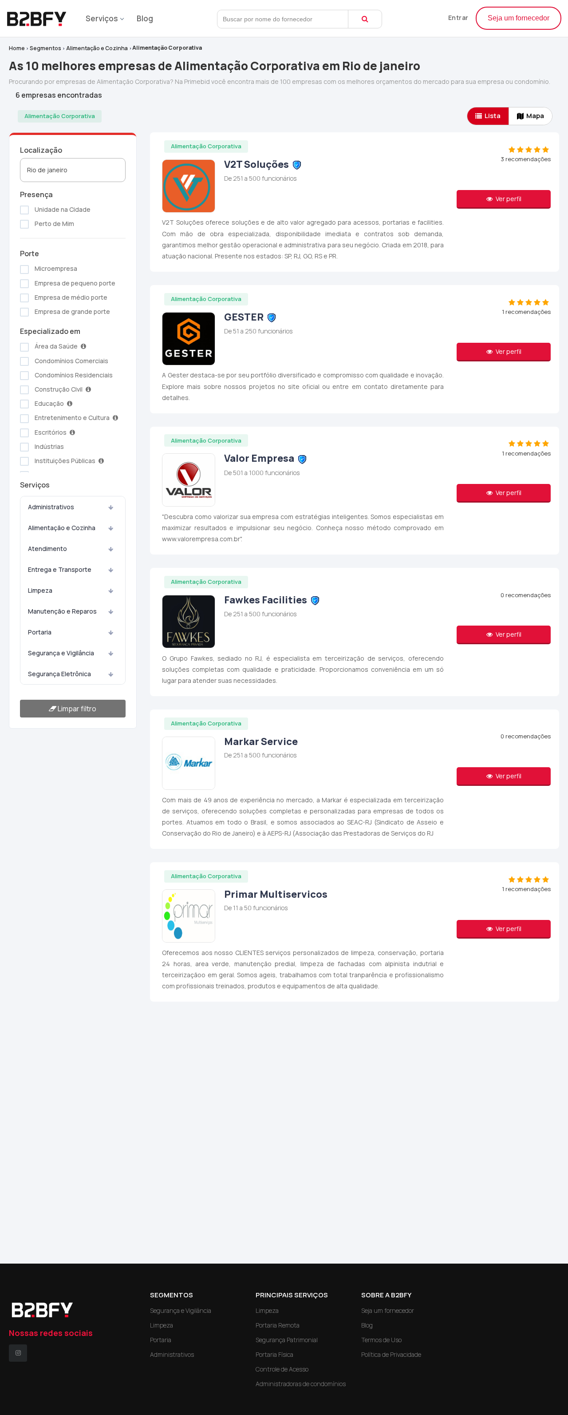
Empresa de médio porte (70, 297)
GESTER (244, 317)
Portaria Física (274, 1354)
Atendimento (47, 548)
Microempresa (55, 268)
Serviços (102, 18)
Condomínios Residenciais (73, 375)
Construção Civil (58, 389)
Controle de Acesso (282, 1369)
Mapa (535, 115)
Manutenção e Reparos (62, 611)
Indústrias (48, 446)
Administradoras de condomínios (301, 1383)
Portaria (39, 632)
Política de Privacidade (391, 1354)
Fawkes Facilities (266, 599)
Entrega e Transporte (59, 569)
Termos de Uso (381, 1340)
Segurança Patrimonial (287, 1340)
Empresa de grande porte (71, 311)
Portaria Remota (278, 1325)
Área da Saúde (56, 346)
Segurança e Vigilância (61, 653)
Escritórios (50, 432)
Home (17, 48)
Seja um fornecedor (518, 18)
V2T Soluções (256, 164)
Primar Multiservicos (275, 894)
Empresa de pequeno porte (74, 283)
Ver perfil (507, 198)
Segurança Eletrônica (59, 674)
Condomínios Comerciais (70, 361)
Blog (145, 18)
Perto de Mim (53, 223)
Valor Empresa (259, 458)
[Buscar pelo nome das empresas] (365, 19)
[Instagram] (18, 1353)
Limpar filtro (76, 708)
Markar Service (261, 741)
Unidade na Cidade (62, 209)
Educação (49, 403)
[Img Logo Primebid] (40, 16)
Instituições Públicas (65, 460)
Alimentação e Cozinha (97, 48)
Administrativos (51, 507)
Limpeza (40, 590)
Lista (493, 115)
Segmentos (45, 48)
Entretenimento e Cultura (72, 417)
